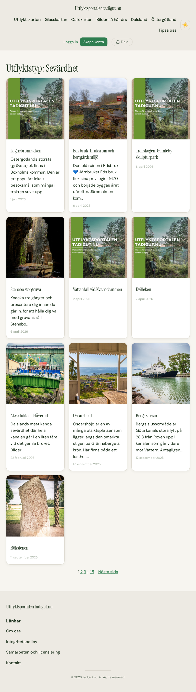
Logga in (71, 42)
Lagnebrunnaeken (25, 151)
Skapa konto (93, 42)
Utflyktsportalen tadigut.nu (98, 8)
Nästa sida (108, 572)
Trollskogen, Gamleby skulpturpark (154, 154)
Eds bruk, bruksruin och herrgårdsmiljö (93, 154)
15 (92, 572)
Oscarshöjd (82, 415)
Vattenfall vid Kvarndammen (97, 289)
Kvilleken (143, 289)
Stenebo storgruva (25, 289)
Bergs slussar (146, 415)
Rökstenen (19, 548)
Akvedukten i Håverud (29, 415)
